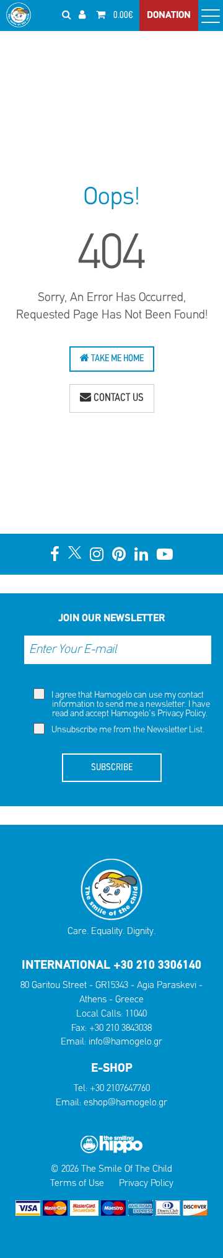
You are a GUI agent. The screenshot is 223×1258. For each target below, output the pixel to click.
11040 (136, 1014)
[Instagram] (96, 554)
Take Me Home (116, 359)
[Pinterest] (119, 554)
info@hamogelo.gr (125, 1042)
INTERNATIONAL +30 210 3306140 (111, 965)
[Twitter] (74, 552)
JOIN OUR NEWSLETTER (111, 618)
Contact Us (117, 398)
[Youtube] (164, 554)
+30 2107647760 (120, 1089)
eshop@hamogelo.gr (125, 1103)
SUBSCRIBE (112, 768)
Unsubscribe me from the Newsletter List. (127, 730)
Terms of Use (77, 1183)
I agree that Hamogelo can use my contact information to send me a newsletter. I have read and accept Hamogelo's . (130, 705)
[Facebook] (55, 554)
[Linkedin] (141, 554)
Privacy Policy (181, 714)
